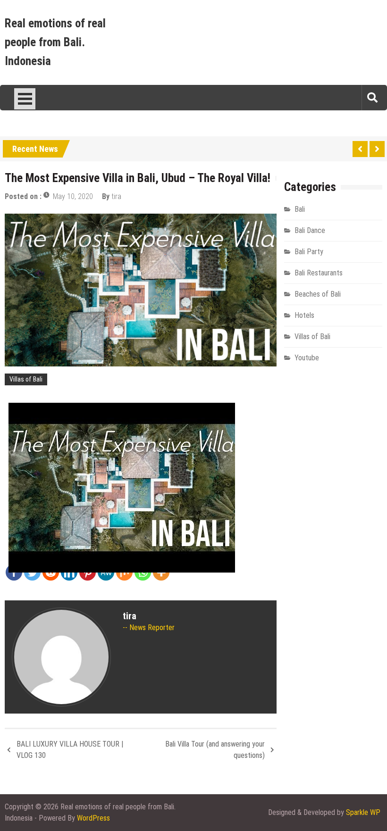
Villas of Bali (25, 379)
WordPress (93, 818)
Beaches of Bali (317, 294)
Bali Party (308, 251)
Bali (299, 209)
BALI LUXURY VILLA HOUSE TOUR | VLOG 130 (70, 750)
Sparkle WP (363, 812)
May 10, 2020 (73, 196)
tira (116, 196)
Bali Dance (309, 230)
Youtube (306, 357)
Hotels (304, 315)
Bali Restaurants (318, 272)
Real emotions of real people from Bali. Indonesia (55, 42)
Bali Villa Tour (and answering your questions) (215, 750)
